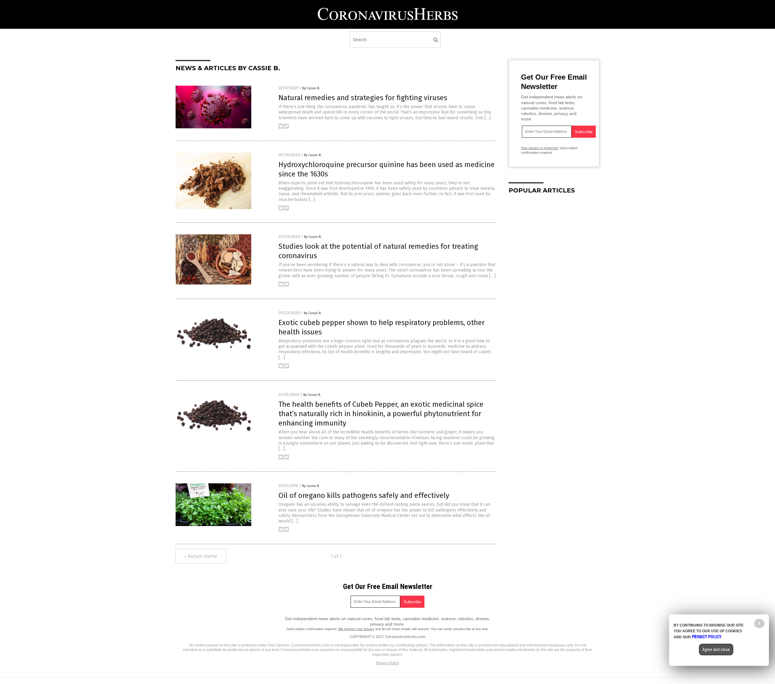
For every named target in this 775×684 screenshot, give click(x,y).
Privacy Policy (387, 663)
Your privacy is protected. (540, 148)
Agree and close (716, 649)
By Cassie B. (311, 88)
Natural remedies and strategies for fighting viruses (363, 98)
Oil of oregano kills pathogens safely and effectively (364, 495)
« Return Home (200, 556)
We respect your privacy (356, 629)
